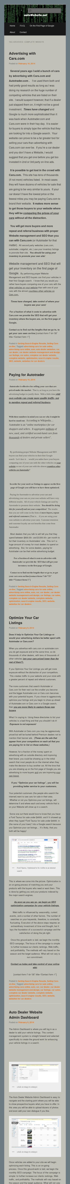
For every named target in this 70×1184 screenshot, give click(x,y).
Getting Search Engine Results (32, 343)
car (57, 349)
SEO (11, 361)
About (12, 32)
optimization (31, 358)
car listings (14, 355)
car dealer (13, 352)
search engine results (48, 358)
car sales (24, 355)
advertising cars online (19, 349)
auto (33, 349)
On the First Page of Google (42, 25)
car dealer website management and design (39, 352)
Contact (23, 32)
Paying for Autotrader (26, 374)
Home (12, 25)
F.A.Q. (22, 25)
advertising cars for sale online (38, 346)
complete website (17, 358)
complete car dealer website (43, 355)
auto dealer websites (45, 349)
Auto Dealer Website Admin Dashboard (25, 1015)
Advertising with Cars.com (22, 56)
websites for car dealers (33, 361)
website (17, 361)
